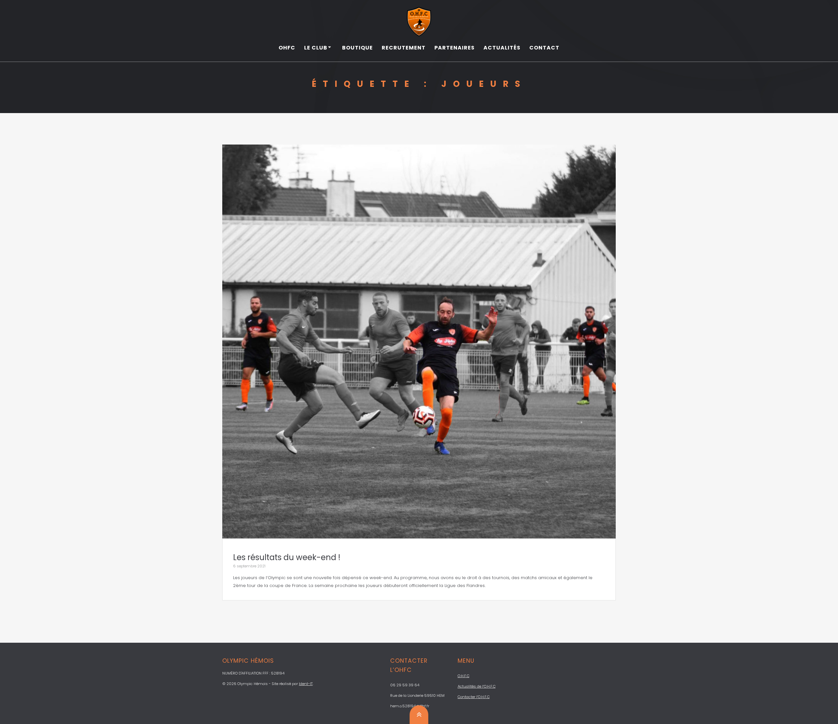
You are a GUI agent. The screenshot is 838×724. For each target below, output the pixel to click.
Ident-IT (306, 683)
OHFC (287, 47)
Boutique (357, 47)
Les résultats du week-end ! (286, 557)
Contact (544, 47)
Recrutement (404, 47)
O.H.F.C (463, 675)
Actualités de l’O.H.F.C (477, 686)
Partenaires (454, 47)
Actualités (501, 47)
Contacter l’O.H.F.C (474, 696)
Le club (315, 47)
